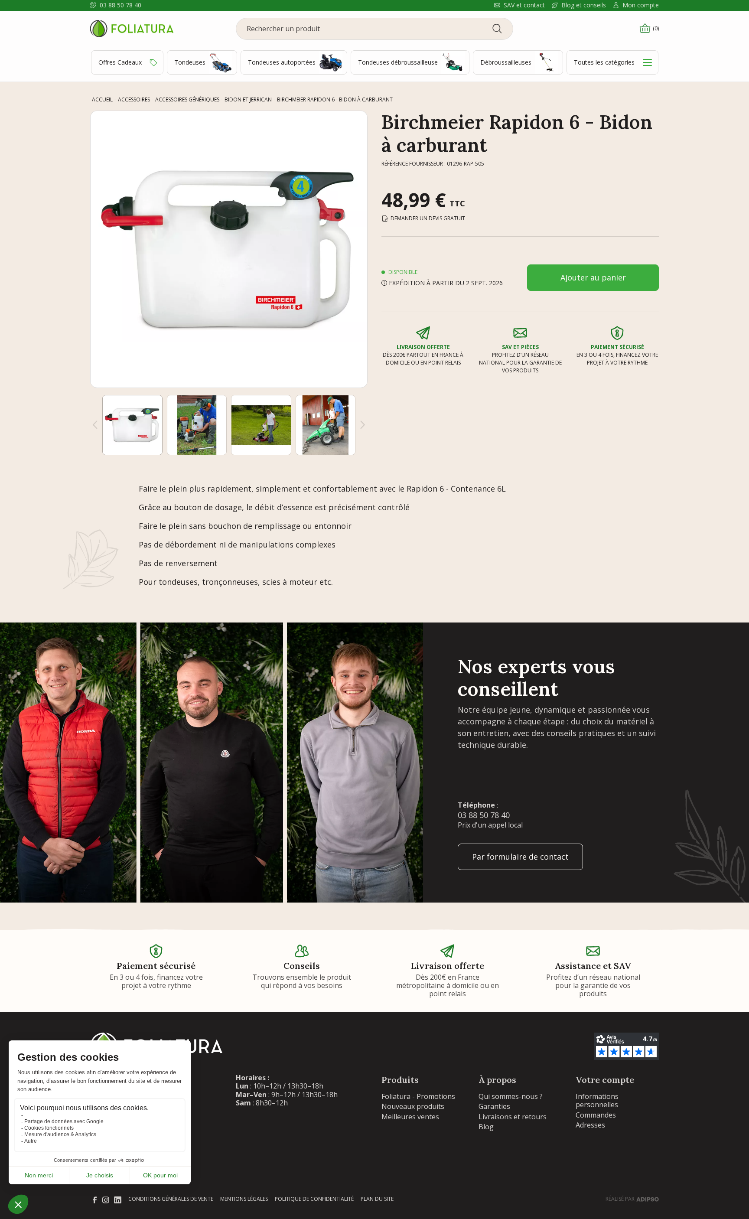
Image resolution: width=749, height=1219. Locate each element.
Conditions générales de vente (170, 1199)
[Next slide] (363, 424)
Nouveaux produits (412, 1106)
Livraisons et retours (513, 1116)
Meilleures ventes (410, 1116)
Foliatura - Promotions (418, 1096)
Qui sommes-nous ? (511, 1096)
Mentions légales (244, 1199)
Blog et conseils (583, 5)
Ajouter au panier (593, 277)
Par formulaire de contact (520, 856)
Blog (486, 1126)
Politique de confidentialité (314, 1199)
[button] (132, 425)
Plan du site (377, 1199)
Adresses (590, 1125)
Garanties (494, 1106)
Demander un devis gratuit (428, 218)
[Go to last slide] (95, 424)
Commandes (596, 1115)
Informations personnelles (597, 1100)
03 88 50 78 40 (120, 5)
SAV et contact (524, 5)
